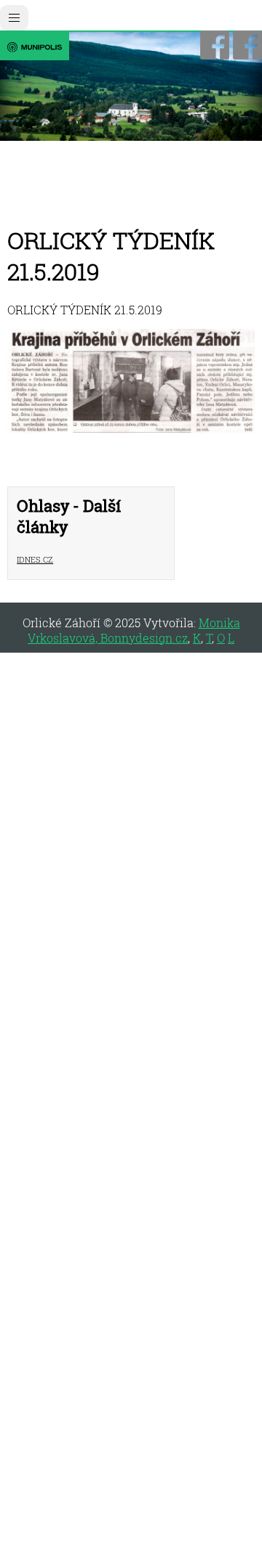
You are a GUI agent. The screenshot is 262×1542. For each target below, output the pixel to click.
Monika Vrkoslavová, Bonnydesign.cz (134, 630)
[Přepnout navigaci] (14, 17)
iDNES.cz (35, 558)
